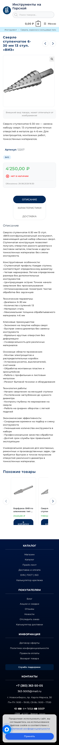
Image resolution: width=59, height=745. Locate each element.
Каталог (29, 559)
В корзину (23, 523)
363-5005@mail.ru (29, 691)
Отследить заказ (29, 619)
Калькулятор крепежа (29, 580)
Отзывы (29, 609)
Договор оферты (30, 642)
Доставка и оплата (29, 569)
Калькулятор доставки (29, 624)
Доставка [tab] (29, 216)
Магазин (29, 554)
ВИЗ (7, 157)
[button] (51, 59)
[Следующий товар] (53, 43)
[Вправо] (53, 501)
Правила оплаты (29, 653)
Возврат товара (29, 658)
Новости (29, 614)
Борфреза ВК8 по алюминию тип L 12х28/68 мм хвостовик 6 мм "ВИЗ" (23, 510)
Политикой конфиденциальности (29, 728)
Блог (29, 598)
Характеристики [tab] (30, 207)
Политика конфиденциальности (29, 648)
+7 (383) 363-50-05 (29, 685)
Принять (29, 736)
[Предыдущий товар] (45, 43)
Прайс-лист (29, 564)
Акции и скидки (29, 603)
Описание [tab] (29, 199)
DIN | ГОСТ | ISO (29, 575)
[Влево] (6, 501)
